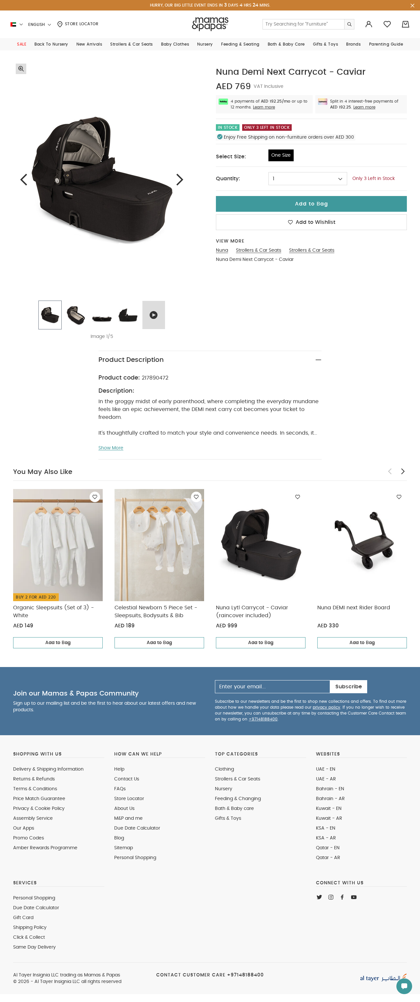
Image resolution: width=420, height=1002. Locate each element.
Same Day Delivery (34, 947)
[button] (21, 44)
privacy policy (326, 707)
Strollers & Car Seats (237, 779)
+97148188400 (263, 719)
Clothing (224, 769)
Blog (119, 838)
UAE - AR (326, 779)
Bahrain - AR (330, 798)
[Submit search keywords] (349, 24)
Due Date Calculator (137, 828)
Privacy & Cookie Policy (39, 808)
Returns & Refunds (34, 779)
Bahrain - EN (330, 789)
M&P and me (128, 818)
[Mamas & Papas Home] (210, 24)
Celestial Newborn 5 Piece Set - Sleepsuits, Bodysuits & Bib (156, 611)
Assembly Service (33, 818)
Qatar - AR (328, 857)
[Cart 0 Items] (406, 24)
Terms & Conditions (35, 789)
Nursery (223, 789)
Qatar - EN (328, 848)
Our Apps (23, 828)
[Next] (180, 179)
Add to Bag (58, 642)
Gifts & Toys (228, 818)
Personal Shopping (135, 857)
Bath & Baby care (234, 808)
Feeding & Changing (238, 798)
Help (119, 769)
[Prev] (24, 179)
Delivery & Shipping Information (48, 769)
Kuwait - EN (329, 808)
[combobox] (307, 178)
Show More (110, 448)
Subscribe (348, 686)
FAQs (120, 789)
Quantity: (228, 178)
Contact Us (126, 779)
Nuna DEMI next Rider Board (353, 607)
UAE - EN (325, 769)
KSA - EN (325, 828)
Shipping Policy (30, 927)
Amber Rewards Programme (45, 848)
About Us (124, 808)
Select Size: (231, 156)
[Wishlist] (95, 497)
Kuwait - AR (329, 818)
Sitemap (123, 848)
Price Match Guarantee (39, 798)
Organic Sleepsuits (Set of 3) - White (53, 611)
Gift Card (23, 917)
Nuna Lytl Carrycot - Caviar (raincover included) (252, 611)
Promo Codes (28, 838)
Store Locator (80, 24)
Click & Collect (29, 937)
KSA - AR (326, 838)
